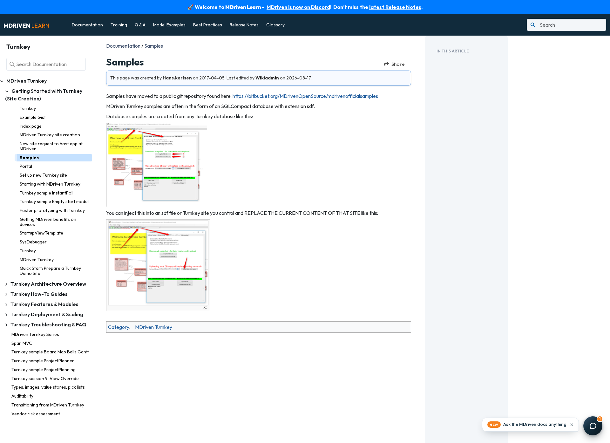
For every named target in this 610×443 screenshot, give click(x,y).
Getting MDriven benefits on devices (48, 221)
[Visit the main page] (26, 25)
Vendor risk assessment (35, 414)
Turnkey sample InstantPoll (46, 193)
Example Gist (33, 117)
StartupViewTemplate (41, 233)
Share (398, 64)
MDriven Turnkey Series (35, 334)
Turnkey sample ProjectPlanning (43, 369)
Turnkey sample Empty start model (54, 201)
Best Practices (207, 25)
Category (118, 327)
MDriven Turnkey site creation (50, 135)
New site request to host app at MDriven (51, 146)
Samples (29, 157)
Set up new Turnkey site (43, 175)
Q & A (140, 25)
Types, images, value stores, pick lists (48, 387)
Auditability (22, 396)
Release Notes (244, 25)
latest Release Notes (395, 7)
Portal (26, 166)
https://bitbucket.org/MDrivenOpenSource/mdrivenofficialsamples (305, 96)
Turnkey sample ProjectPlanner (42, 361)
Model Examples (169, 25)
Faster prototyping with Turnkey (52, 210)
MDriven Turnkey (37, 259)
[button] (530, 425)
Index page (31, 126)
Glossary (275, 25)
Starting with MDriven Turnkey (50, 184)
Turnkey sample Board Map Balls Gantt (50, 352)
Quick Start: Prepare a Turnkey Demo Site (50, 270)
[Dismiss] (572, 424)
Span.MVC (21, 343)
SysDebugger (33, 242)
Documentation (87, 25)
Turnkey (28, 108)
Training (119, 25)
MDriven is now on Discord (298, 7)
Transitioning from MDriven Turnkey (47, 405)
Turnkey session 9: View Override (45, 378)
